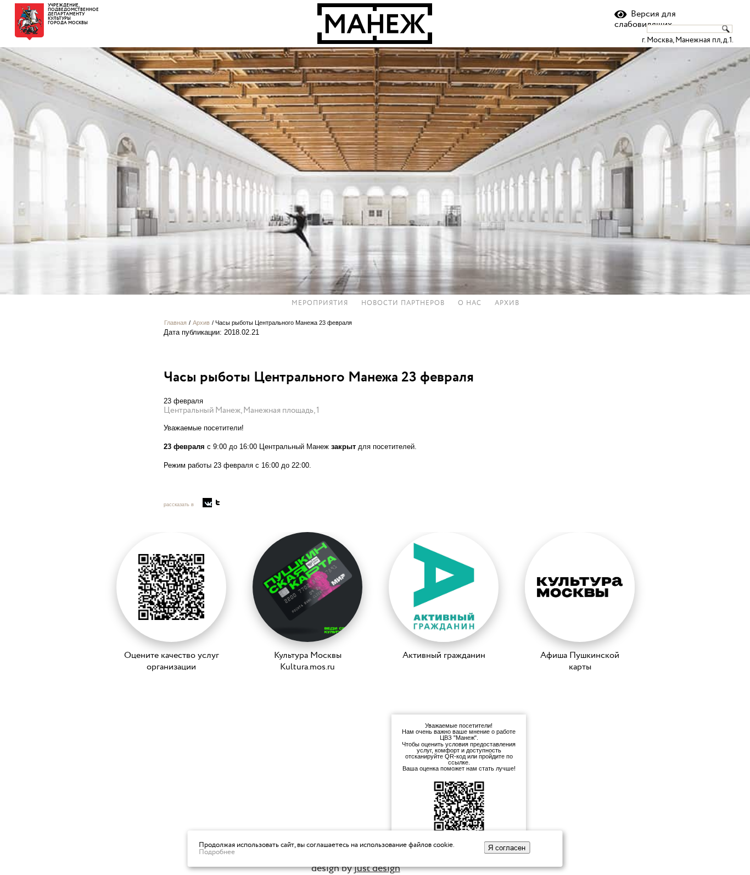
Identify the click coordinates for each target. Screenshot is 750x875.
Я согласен (506, 847)
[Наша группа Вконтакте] (207, 502)
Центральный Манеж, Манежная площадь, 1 (242, 410)
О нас (470, 303)
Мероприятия (320, 303)
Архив (507, 303)
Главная (175, 322)
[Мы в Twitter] (217, 502)
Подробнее (217, 852)
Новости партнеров (403, 303)
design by (355, 868)
